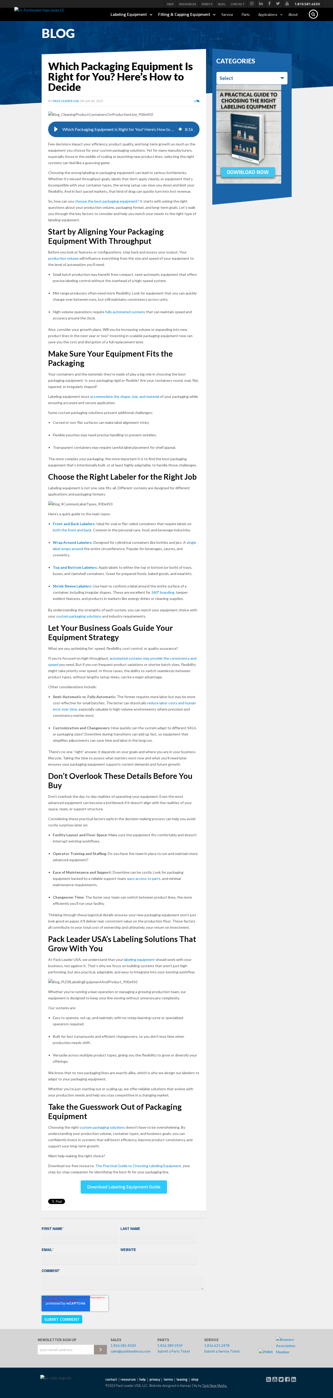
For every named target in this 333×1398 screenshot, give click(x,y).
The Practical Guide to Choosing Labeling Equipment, (138, 1165)
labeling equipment (139, 959)
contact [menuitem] (111, 1379)
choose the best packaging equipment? (107, 201)
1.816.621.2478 (216, 1345)
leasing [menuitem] (182, 1379)
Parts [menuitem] (246, 14)
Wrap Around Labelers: (73, 542)
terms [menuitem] (168, 1379)
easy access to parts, (144, 878)
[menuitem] (251, 4)
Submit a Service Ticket (222, 1351)
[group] (124, 129)
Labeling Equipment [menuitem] (129, 14)
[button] (56, 129)
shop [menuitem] (194, 1379)
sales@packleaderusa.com (131, 1351)
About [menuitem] (293, 14)
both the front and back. (72, 530)
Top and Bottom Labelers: (75, 567)
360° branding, (163, 592)
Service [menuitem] (227, 14)
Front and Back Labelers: (74, 523)
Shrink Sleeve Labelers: (72, 586)
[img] (180, 129)
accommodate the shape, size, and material (124, 396)
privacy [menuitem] (155, 1379)
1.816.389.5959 (170, 1345)
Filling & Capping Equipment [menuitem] (184, 14)
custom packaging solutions (78, 616)
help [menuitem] (142, 1379)
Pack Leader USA (66, 101)
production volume (63, 258)
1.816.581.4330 (123, 1345)
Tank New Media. (214, 1385)
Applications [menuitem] (267, 14)
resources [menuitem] (128, 1379)
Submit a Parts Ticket (173, 1351)
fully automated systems (125, 312)
